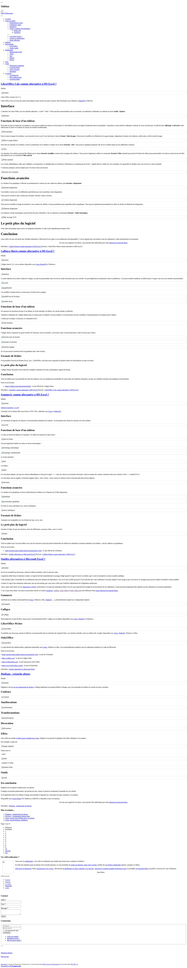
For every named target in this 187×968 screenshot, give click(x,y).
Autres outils (14, 48)
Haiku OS (17, 30)
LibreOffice (14, 46)
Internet (7, 42)
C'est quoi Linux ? (16, 36)
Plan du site (5, 957)
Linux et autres (10, 21)
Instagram (7, 882)
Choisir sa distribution (17, 38)
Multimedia (9, 50)
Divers (12, 60)
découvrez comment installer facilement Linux (111, 869)
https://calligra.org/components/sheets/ (18, 386)
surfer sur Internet (77, 865)
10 (6, 849)
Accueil (7, 19)
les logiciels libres (142, 869)
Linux (38, 264)
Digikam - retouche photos (15, 673)
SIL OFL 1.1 (74, 964)
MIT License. (46, 964)
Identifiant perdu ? (13, 938)
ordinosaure (29, 861)
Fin (6, 853)
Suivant (7, 851)
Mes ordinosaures (16, 77)
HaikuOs (49, 600)
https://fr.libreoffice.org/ (10, 662)
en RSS (7, 888)
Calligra (56, 591)
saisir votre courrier (90, 865)
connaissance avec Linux (44, 869)
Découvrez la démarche (23, 869)
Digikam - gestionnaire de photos (20, 806)
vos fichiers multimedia (113, 865)
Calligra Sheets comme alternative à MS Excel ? (25, 246)
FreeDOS (17, 32)
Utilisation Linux (15, 25)
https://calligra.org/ (8, 658)
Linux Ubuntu (14, 69)
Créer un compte (12, 936)
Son (11, 56)
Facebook (7, 880)
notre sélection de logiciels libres (107, 591)
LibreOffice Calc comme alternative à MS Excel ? (28, 83)
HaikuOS (82, 101)
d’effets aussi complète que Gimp (27, 738)
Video (12, 54)
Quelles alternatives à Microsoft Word (22, 669)
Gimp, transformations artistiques (16, 820)
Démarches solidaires (17, 66)
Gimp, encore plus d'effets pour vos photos (19, 818)
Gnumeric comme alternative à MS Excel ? (23, 390)
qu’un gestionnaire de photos (23, 687)
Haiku (19, 799)
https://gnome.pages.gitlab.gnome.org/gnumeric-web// (23, 551)
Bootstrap (4, 964)
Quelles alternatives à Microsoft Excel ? (22, 554)
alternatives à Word (29, 587)
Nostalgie (13, 71)
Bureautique (9, 44)
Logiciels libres (15, 68)
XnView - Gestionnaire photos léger (17, 816)
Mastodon (8, 886)
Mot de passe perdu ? (14, 940)
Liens (7, 64)
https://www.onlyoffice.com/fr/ (12, 666)
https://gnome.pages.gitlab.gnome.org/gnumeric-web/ (20, 654)
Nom (3, 904)
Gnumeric (49, 591)
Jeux (6, 62)
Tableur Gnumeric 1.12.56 (10, 408)
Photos (12, 58)
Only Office (74, 591)
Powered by (11, 966)
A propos (8, 73)
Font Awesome (55, 964)
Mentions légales (6, 953)
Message (4, 908)
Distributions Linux (16, 23)
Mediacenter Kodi (16, 52)
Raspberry (13, 27)
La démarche (14, 75)
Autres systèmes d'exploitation (20, 29)
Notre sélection (15, 40)
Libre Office (64, 591)
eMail (3, 900)
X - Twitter (8, 884)
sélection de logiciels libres (118, 243)
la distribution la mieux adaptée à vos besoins (78, 869)
